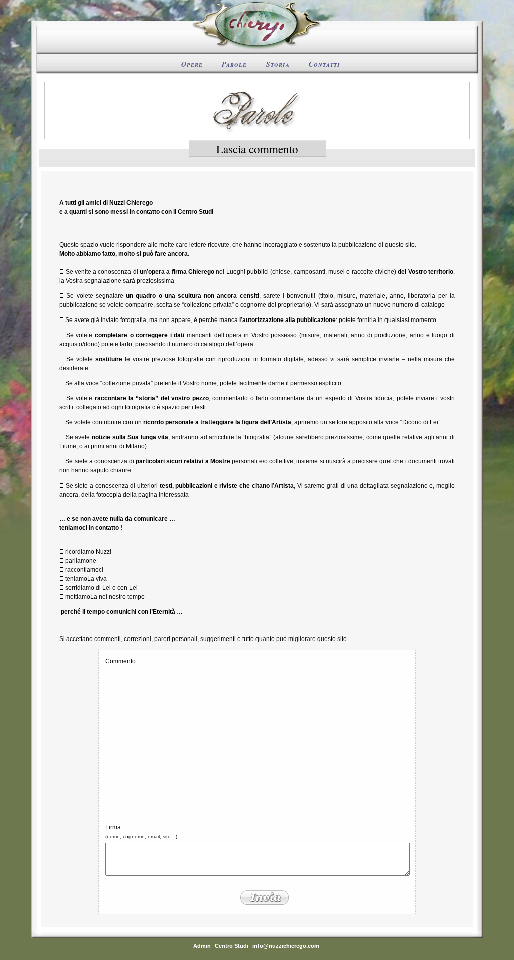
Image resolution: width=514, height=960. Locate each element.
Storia (278, 64)
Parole (234, 64)
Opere (192, 64)
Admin (202, 946)
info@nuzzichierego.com (285, 946)
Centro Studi (231, 946)
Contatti (324, 64)
